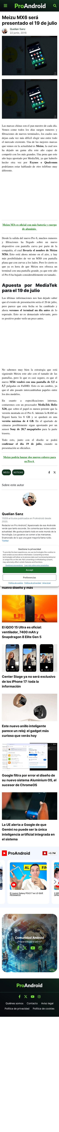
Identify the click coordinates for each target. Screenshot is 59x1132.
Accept (29, 570)
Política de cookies (16, 583)
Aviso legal (46, 583)
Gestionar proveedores (14, 565)
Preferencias (29, 577)
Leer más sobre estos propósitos (36, 565)
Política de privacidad (32, 583)
